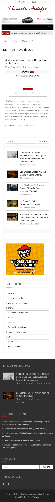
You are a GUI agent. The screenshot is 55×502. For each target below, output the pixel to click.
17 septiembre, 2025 (31, 178)
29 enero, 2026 (28, 165)
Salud (10, 337)
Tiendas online (14, 346)
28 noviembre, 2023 (30, 224)
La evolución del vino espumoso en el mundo (22, 440)
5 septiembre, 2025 (30, 194)
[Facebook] (9, 484)
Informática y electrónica (18, 303)
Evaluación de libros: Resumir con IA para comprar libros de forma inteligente (34, 217)
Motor (10, 318)
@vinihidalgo (33, 67)
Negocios (11, 322)
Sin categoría (13, 342)
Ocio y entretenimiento (17, 327)
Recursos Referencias (17, 332)
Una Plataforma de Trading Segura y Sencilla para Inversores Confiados (32, 188)
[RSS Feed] (4, 484)
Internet (11, 125)
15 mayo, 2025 (28, 208)
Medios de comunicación (18, 313)
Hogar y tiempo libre (16, 298)
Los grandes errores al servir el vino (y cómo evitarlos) (25, 429)
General (11, 293)
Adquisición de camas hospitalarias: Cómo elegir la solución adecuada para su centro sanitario (32, 377)
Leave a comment (28, 125)
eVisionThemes (33, 497)
